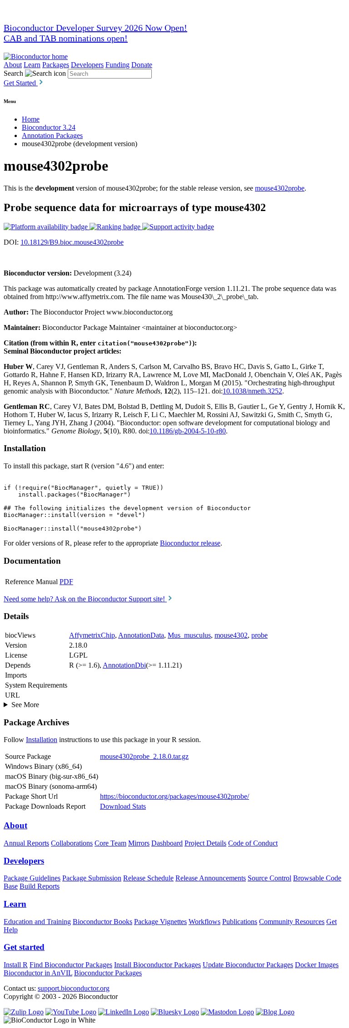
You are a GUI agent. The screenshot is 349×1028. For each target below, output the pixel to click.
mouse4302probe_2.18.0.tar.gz (144, 756)
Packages (55, 65)
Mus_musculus (189, 635)
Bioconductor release (190, 543)
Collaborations (72, 843)
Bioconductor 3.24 (48, 127)
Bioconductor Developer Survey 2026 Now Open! (95, 28)
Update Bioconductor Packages (248, 965)
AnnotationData (141, 635)
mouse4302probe (279, 188)
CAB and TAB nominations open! (66, 38)
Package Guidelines (32, 878)
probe (259, 635)
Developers (87, 65)
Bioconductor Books (102, 921)
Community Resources (291, 921)
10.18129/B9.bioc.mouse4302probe (72, 242)
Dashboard (167, 843)
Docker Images (317, 965)
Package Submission (91, 878)
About (13, 65)
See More (25, 704)
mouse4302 (231, 635)
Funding (117, 65)
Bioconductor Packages (108, 973)
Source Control (269, 878)
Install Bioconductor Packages (157, 965)
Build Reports (40, 886)
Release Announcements (210, 878)
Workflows (204, 921)
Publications (239, 921)
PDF (66, 581)
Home (31, 119)
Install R (16, 965)
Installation (41, 739)
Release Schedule (148, 878)
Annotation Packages (52, 135)
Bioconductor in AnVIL (38, 973)
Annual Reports (26, 843)
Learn (32, 65)
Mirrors (139, 843)
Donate (141, 65)
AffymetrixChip (92, 635)
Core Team (110, 843)
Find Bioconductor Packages (71, 965)
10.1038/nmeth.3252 (252, 391)
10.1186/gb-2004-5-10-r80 (188, 431)
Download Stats (123, 806)
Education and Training (37, 921)
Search (13, 73)
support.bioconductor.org (74, 988)
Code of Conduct (253, 843)
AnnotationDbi (124, 665)
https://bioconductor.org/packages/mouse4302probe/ (174, 796)
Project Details (205, 843)
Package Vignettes (160, 921)
